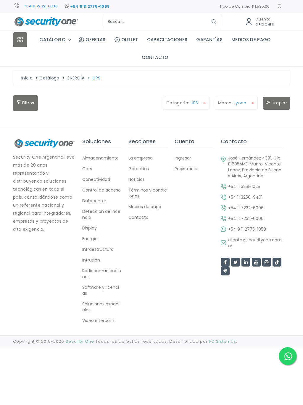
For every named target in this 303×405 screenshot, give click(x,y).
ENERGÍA (75, 78)
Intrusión (91, 260)
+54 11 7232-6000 (246, 218)
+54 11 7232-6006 (41, 6)
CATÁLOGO (52, 39)
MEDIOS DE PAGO (250, 39)
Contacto (138, 217)
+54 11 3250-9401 (245, 197)
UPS (96, 78)
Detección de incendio (101, 214)
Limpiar (278, 103)
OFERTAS (95, 39)
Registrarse (186, 169)
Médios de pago (144, 207)
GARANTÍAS (209, 39)
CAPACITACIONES (167, 39)
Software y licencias (100, 290)
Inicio (27, 78)
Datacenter (94, 201)
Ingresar (183, 158)
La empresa (140, 158)
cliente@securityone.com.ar (255, 243)
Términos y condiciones (147, 193)
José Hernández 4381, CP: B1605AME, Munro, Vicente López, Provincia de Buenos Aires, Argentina (254, 167)
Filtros (27, 103)
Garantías (138, 169)
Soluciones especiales (100, 307)
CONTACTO (155, 57)
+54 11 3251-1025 (244, 186)
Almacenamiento (100, 158)
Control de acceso (101, 190)
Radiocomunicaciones (101, 274)
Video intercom (98, 320)
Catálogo (49, 78)
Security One (80, 341)
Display (89, 228)
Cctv (87, 169)
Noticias (136, 179)
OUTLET (129, 39)
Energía (90, 239)
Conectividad (96, 179)
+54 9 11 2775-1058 (89, 6)
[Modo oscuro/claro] (279, 7)
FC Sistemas (222, 341)
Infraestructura (98, 249)
